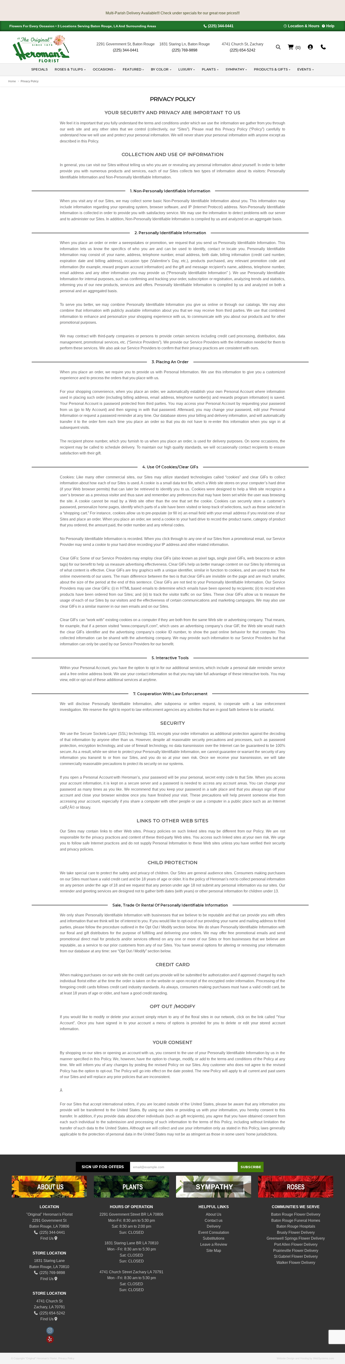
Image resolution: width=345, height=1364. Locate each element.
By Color (160, 69)
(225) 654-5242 (242, 50)
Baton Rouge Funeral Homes (295, 1220)
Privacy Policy (66, 1358)
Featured (132, 69)
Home (12, 81)
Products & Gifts (271, 69)
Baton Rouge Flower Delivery (295, 1214)
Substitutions (213, 1238)
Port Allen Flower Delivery (296, 1244)
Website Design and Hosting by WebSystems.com (305, 1358)
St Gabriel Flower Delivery (296, 1256)
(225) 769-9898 (184, 50)
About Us (213, 1214)
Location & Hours (303, 26)
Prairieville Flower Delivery (295, 1251)
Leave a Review (213, 1244)
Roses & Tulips (69, 69)
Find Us (47, 1238)
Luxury (185, 69)
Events (304, 69)
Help (330, 26)
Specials (39, 69)
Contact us (213, 1220)
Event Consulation (213, 1232)
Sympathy (235, 69)
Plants (209, 69)
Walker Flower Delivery (295, 1263)
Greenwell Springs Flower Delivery (296, 1238)
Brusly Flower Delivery (296, 1232)
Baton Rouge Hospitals (295, 1226)
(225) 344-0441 (221, 26)
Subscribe (251, 1167)
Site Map (213, 1251)
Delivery (214, 1226)
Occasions (103, 69)
